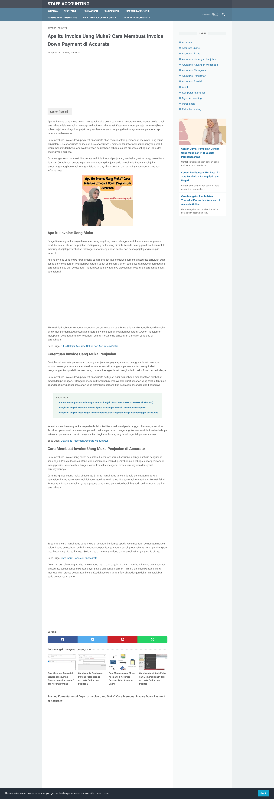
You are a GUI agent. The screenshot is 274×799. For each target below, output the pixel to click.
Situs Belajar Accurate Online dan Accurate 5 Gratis (89, 346)
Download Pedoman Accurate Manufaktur (84, 440)
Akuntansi (70, 11)
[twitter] (93, 639)
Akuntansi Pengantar (194, 75)
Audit (185, 87)
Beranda (53, 11)
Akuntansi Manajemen (194, 70)
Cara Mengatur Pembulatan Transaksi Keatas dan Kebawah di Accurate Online (200, 200)
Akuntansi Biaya (191, 53)
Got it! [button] (264, 793)
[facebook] (63, 639)
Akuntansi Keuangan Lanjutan (199, 59)
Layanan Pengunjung (135, 17)
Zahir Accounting (191, 109)
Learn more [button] (102, 793)
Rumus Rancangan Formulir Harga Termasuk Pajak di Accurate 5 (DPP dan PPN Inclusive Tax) (106, 402)
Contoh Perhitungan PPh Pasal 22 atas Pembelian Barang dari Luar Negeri (200, 176)
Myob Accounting (192, 98)
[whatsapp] (152, 639)
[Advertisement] (107, 80)
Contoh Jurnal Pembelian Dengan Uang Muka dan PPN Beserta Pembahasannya (200, 152)
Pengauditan (111, 11)
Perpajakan (91, 11)
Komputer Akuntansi (137, 11)
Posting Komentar (71, 52)
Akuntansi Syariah (192, 81)
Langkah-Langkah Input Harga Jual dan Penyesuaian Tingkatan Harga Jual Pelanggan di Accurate (108, 412)
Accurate (187, 42)
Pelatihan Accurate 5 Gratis (100, 17)
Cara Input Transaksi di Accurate (79, 558)
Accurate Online (191, 47)
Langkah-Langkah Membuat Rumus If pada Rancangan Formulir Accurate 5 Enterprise (102, 407)
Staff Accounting (68, 3)
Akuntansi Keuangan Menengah (200, 64)
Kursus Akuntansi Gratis (62, 17)
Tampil (63, 111)
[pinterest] (122, 639)
